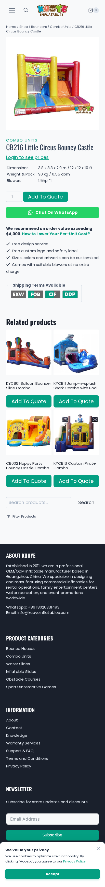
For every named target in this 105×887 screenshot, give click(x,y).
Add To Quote (45, 196)
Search (86, 502)
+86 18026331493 (43, 607)
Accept (53, 874)
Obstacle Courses (23, 679)
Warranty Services (23, 743)
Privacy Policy (18, 766)
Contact (14, 727)
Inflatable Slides (21, 671)
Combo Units (22, 140)
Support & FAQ (20, 750)
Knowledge (16, 735)
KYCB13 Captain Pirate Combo (75, 466)
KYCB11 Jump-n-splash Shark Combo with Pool (75, 386)
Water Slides (18, 664)
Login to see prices (27, 157)
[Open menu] (12, 10)
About (12, 720)
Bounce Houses (20, 648)
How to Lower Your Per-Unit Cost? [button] (56, 234)
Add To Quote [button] (28, 401)
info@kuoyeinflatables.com (43, 612)
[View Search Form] (26, 10)
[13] (52, 83)
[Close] (98, 849)
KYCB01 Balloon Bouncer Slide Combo (28, 386)
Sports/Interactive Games (31, 687)
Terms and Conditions (27, 758)
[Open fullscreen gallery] (94, 125)
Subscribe (52, 835)
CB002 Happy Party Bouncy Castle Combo (27, 466)
